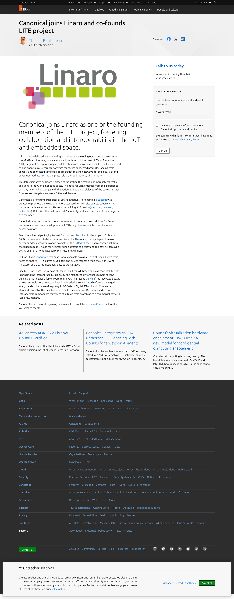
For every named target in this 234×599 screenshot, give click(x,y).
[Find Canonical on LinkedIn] (172, 549)
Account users (101, 507)
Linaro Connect (97, 304)
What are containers (80, 492)
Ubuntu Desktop (28, 454)
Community (106, 431)
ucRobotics (25, 211)
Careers (102, 548)
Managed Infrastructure (113, 523)
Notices (151, 477)
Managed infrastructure (33, 416)
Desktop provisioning (112, 515)
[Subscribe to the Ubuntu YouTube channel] (188, 549)
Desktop (99, 9)
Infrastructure (89, 523)
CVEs (141, 477)
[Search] (215, 2)
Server (85, 500)
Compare (101, 484)
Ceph (22, 400)
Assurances (165, 477)
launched (81, 235)
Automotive (76, 530)
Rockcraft (175, 492)
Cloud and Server (118, 9)
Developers (94, 454)
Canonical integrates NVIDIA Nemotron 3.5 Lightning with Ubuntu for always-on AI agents (112, 338)
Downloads (25, 500)
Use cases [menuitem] (87, 2)
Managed (92, 400)
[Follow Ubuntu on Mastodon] (155, 549)
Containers (25, 492)
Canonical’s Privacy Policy (185, 139)
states (45, 175)
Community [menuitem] (118, 2)
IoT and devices (164, 523)
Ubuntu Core (26, 446)
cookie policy (57, 589)
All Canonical (201, 2)
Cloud (22, 469)
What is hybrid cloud (138, 469)
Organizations (77, 454)
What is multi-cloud (164, 469)
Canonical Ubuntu (27, 2)
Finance (128, 530)
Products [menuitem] (72, 2)
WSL (94, 500)
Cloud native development (191, 523)
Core (103, 500)
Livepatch (105, 477)
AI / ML (23, 423)
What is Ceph (76, 400)
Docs (119, 400)
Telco (118, 530)
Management (113, 439)
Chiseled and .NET (127, 492)
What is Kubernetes (80, 408)
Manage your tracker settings (179, 582)
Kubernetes (25, 408)
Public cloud (185, 469)
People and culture (167, 9)
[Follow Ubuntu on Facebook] (164, 549)
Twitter (176, 39)
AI (70, 523)
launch (89, 278)
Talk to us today (170, 66)
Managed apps (77, 416)
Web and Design (143, 9)
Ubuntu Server (27, 461)
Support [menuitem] (102, 2)
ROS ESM (74, 431)
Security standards (124, 477)
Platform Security (79, 477)
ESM (94, 477)
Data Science (92, 423)
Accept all (207, 582)
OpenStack (25, 393)
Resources (132, 408)
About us (74, 548)
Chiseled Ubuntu (104, 492)
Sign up (163, 150)
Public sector (105, 530)
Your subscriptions (79, 507)
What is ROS (90, 431)
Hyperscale (75, 461)
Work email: (164, 111)
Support (83, 393)
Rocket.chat (83, 243)
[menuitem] (203, 2)
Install (72, 393)
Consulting (107, 400)
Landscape (25, 484)
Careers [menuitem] (152, 2)
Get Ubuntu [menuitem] (136, 2)
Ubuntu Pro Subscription (83, 515)
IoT (21, 439)
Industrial (90, 530)
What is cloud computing (83, 469)
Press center (138, 548)
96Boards (101, 199)
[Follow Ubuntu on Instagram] (180, 549)
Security (23, 477)
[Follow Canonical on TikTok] (197, 549)
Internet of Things (79, 9)
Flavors (108, 454)
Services (107, 446)
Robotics (24, 431)
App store (74, 439)
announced (42, 257)
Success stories (90, 446)
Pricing (116, 507)
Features (74, 446)
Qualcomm (95, 207)
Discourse (128, 507)
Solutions (24, 523)
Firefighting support (148, 507)
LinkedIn (183, 39)
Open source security (141, 523)
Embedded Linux (92, 439)
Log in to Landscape (139, 484)
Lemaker (107, 207)
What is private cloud (112, 469)
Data (76, 523)
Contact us (28, 549)
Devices (131, 515)
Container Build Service (154, 492)
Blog (111, 548)
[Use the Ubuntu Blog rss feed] (205, 549)
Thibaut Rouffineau (45, 40)
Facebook (169, 39)
